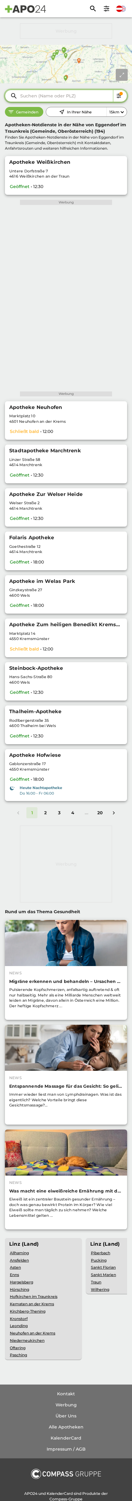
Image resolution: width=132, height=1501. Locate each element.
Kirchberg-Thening (27, 1311)
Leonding (19, 1325)
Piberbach (100, 1253)
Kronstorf (19, 1318)
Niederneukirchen (27, 1340)
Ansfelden (19, 1260)
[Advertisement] (66, 31)
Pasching (18, 1355)
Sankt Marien (103, 1274)
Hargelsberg (21, 1282)
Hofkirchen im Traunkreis (33, 1296)
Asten (15, 1267)
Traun (96, 1282)
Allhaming (19, 1253)
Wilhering (100, 1289)
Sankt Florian (103, 1267)
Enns (14, 1274)
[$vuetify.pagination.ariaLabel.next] (113, 812)
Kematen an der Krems (32, 1304)
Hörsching (19, 1289)
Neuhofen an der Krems (32, 1333)
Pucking (99, 1260)
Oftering (17, 1348)
